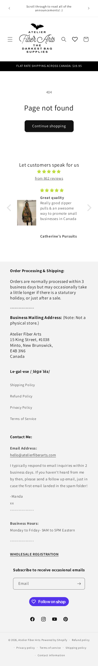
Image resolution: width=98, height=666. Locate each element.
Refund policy (81, 640)
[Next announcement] (88, 8)
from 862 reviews (49, 178)
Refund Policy (21, 396)
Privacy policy (25, 647)
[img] (49, 171)
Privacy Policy (21, 407)
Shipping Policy (22, 385)
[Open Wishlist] (74, 39)
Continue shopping (49, 126)
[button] (10, 39)
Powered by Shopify (54, 640)
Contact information (51, 655)
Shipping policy (76, 647)
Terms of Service (23, 418)
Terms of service (50, 647)
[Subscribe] (79, 584)
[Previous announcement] (9, 8)
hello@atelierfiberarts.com (33, 455)
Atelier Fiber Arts (29, 640)
